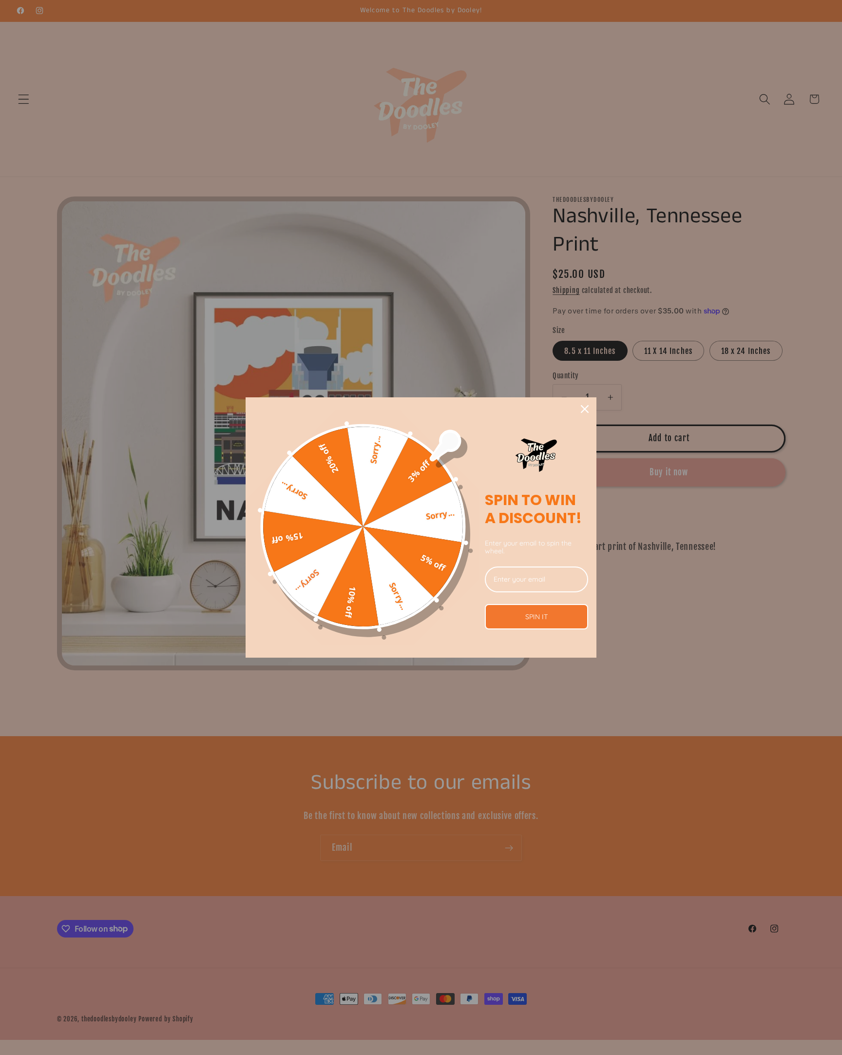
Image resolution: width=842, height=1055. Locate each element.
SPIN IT (536, 616)
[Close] (584, 409)
